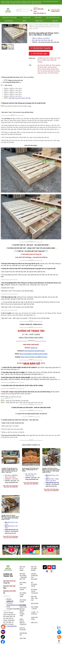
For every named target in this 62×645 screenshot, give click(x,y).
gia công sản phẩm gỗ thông (46, 65)
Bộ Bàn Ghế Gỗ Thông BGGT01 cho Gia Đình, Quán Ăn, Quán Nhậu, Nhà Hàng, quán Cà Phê (10, 517)
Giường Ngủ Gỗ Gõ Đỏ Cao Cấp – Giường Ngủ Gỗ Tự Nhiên (30, 470)
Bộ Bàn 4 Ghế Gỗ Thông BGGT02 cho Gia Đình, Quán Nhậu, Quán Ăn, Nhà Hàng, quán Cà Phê (51, 470)
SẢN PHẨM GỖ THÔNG (41, 25)
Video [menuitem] (24, 21)
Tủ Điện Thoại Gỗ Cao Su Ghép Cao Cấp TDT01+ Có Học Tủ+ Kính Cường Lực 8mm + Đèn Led (10, 470)
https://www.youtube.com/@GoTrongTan (34, 357)
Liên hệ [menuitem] (54, 21)
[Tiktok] (45, 567)
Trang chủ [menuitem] (26, 17)
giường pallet (46, 69)
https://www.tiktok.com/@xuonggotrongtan (33, 354)
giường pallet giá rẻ (49, 71)
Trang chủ (31, 25)
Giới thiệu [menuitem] (38, 17)
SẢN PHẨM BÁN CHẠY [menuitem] (53, 17)
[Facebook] (54, 567)
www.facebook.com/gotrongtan (34, 351)
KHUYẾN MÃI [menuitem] (9, 21)
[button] (17, 18)
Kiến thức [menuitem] (39, 21)
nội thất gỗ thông (53, 73)
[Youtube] (49, 567)
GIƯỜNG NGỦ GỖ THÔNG (46, 58)
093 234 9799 (40, 13)
